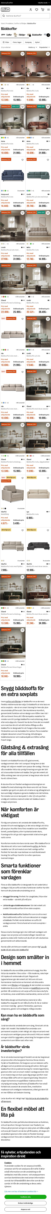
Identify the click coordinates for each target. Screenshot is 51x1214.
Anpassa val (25, 1209)
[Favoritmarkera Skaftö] (23, 478)
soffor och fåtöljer (13, 701)
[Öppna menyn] (48, 9)
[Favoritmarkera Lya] (48, 478)
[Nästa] (48, 35)
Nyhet (37, 42)
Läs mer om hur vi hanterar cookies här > (21, 1191)
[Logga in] (30, 9)
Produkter (9, 23)
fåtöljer (15, 985)
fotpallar (25, 985)
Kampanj (28, 42)
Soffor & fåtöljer (20, 23)
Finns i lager (17, 42)
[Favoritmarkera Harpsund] (23, 160)
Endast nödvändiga (25, 1203)
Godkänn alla (25, 1197)
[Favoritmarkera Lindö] (48, 160)
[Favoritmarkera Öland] (23, 266)
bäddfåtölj (35, 988)
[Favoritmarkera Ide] (23, 54)
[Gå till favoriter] (36, 9)
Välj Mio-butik (43, 3)
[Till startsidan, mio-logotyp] (5, 10)
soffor (35, 846)
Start (3, 23)
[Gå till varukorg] (42, 9)
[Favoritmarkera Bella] (48, 213)
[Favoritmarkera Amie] (23, 107)
